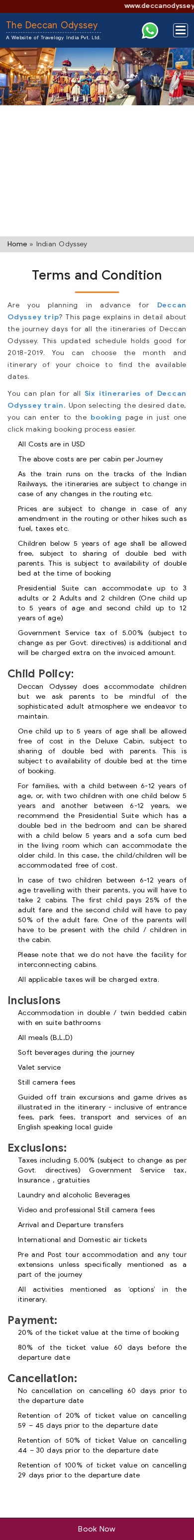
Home (17, 244)
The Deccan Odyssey (53, 30)
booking (106, 417)
